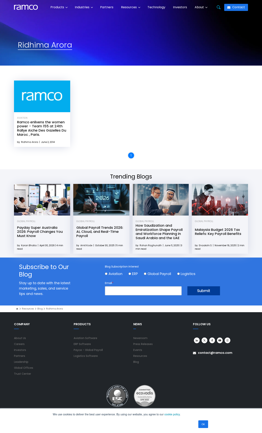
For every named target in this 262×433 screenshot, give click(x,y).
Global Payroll (26, 221)
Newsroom (140, 338)
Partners (106, 7)
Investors (180, 7)
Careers (19, 344)
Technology (156, 7)
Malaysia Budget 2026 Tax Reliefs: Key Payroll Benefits (218, 231)
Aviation (22, 117)
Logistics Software (86, 356)
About (200, 7)
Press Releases (143, 344)
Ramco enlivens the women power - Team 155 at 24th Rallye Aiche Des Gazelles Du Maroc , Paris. (41, 128)
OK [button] (203, 424)
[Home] (17, 308)
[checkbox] (162, 274)
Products (57, 7)
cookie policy (172, 414)
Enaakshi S (205, 245)
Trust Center (22, 374)
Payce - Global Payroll (88, 350)
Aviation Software (85, 338)
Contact (238, 7)
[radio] (117, 274)
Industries (82, 7)
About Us (20, 338)
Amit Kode (86, 245)
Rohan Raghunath (151, 245)
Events (137, 350)
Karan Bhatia (29, 245)
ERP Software (82, 344)
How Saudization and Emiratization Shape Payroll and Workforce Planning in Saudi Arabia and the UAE (159, 231)
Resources (129, 7)
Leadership (21, 362)
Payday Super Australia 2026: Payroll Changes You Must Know (40, 231)
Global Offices (23, 368)
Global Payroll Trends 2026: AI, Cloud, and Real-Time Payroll (99, 231)
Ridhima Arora (30, 142)
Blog (40, 309)
